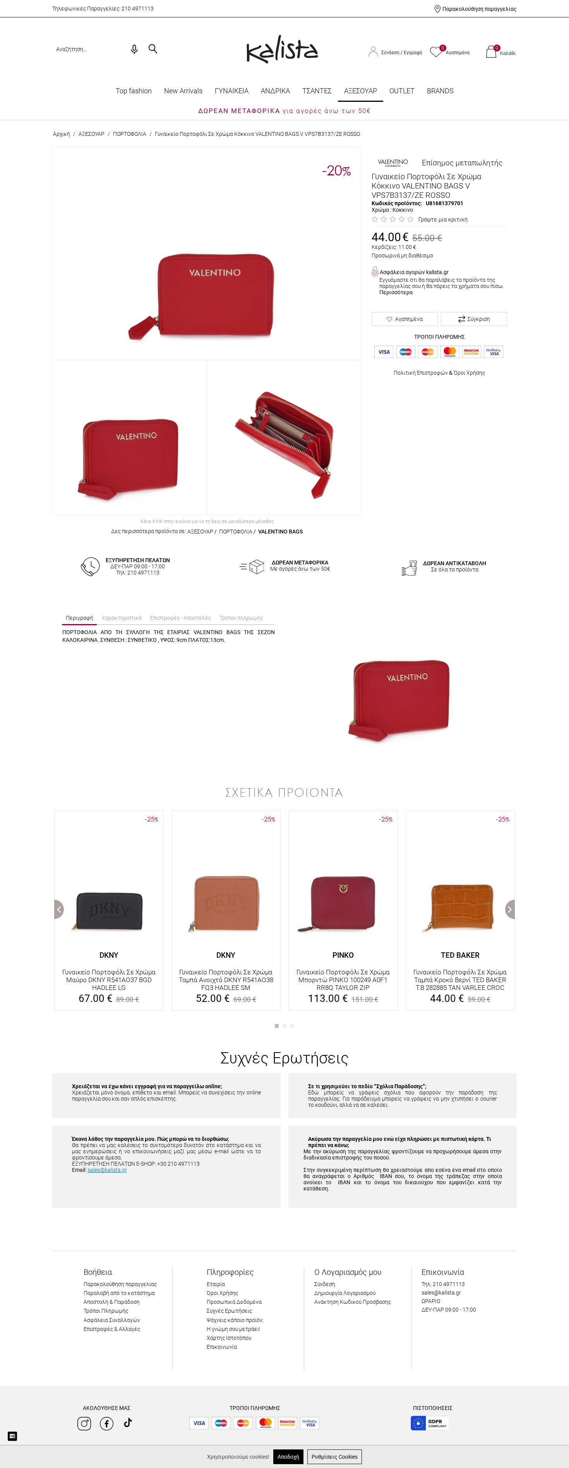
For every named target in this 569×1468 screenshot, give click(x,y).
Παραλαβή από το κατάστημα (119, 1293)
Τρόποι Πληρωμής (106, 1311)
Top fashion (134, 91)
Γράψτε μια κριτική (443, 219)
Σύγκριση (479, 319)
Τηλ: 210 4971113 (443, 1284)
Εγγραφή (413, 52)
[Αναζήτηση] (153, 49)
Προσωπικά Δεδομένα (234, 1302)
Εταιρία (216, 1284)
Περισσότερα (396, 292)
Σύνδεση (391, 52)
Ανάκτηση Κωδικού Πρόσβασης (352, 1302)
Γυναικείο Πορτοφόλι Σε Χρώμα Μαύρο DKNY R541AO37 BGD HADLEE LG (109, 979)
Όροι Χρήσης (469, 373)
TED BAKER (460, 955)
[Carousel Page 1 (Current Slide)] (277, 1026)
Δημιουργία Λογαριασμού (344, 1293)
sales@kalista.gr (107, 1170)
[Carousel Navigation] (284, 807)
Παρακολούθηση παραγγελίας (479, 9)
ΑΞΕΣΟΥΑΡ (360, 91)
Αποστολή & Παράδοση (112, 1302)
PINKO (343, 955)
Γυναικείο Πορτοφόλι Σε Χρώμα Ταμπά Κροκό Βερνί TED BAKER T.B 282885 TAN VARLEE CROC (460, 979)
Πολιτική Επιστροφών (421, 373)
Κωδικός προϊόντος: (397, 203)
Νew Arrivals (183, 91)
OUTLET (402, 91)
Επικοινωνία (222, 1347)
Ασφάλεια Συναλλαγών (112, 1320)
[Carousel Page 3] (292, 1026)
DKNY (108, 955)
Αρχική (61, 134)
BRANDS (440, 91)
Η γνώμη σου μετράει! (233, 1329)
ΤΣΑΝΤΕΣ (317, 91)
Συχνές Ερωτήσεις (229, 1311)
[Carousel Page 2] (284, 1026)
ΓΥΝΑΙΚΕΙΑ (232, 91)
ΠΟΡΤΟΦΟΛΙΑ (129, 134)
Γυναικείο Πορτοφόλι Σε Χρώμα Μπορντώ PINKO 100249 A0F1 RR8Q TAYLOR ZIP (343, 979)
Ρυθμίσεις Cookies (335, 1457)
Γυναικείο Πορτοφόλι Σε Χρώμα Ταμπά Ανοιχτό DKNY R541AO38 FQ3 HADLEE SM (226, 979)
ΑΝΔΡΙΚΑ (275, 91)
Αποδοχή (288, 1457)
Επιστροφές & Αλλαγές (112, 1329)
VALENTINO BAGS (280, 531)
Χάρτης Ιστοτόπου (229, 1338)
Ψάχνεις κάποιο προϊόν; (235, 1320)
